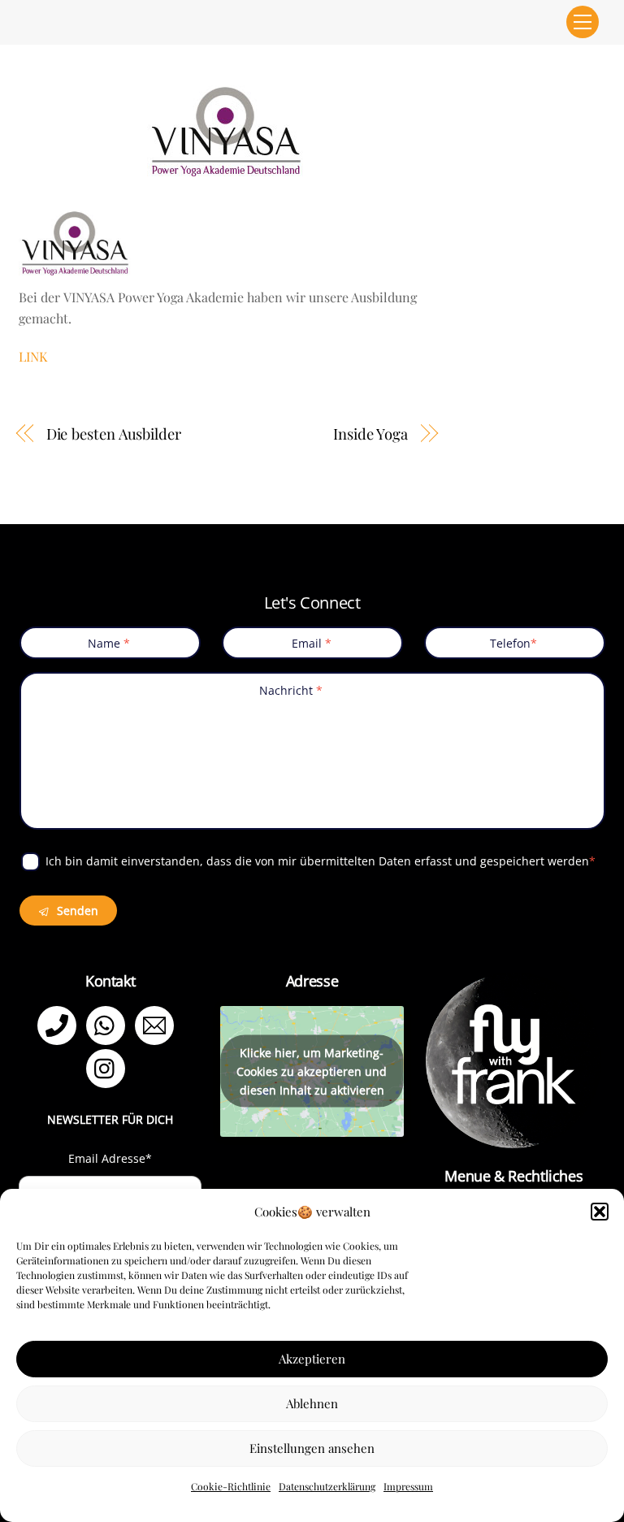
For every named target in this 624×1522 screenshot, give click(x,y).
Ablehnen (312, 1403)
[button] (600, 1211)
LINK (33, 356)
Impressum (408, 1486)
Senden (76, 910)
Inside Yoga (370, 433)
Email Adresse (110, 1158)
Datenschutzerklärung (327, 1486)
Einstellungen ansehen (312, 1448)
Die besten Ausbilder (113, 433)
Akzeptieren (312, 1359)
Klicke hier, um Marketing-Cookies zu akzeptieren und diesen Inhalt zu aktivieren (311, 1071)
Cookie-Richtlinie (231, 1486)
